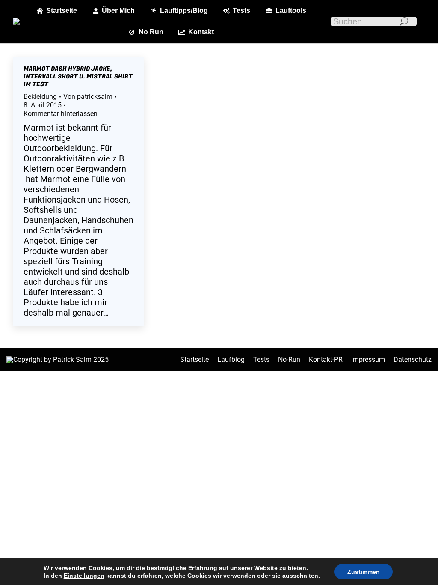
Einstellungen (84, 575)
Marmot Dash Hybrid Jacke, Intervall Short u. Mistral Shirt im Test (78, 76)
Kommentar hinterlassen (61, 114)
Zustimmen (363, 571)
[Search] (404, 21)
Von (87, 97)
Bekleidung (40, 97)
